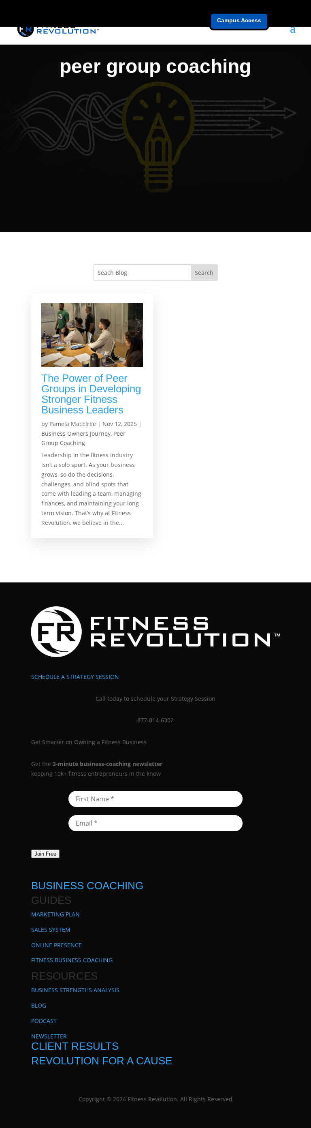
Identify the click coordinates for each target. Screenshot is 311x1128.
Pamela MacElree (72, 424)
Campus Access (239, 20)
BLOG (38, 1005)
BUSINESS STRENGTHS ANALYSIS (75, 990)
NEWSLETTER (49, 1036)
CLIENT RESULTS (75, 1046)
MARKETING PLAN (55, 914)
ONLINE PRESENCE (56, 945)
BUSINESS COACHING (87, 886)
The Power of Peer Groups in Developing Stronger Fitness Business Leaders (91, 394)
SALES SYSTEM (50, 929)
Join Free (45, 854)
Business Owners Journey (76, 433)
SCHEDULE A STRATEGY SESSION (75, 677)
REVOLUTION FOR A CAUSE (101, 1061)
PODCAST (44, 1021)
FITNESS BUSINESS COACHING (72, 960)
